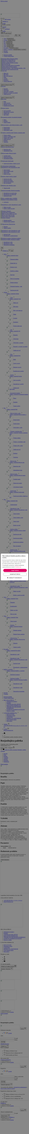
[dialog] (14, 567)
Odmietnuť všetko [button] (15, 574)
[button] (14, 578)
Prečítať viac (18, 567)
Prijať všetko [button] (15, 570)
